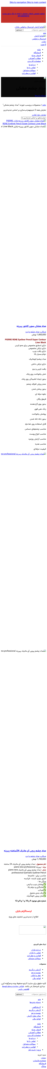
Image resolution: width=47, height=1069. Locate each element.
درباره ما (32, 64)
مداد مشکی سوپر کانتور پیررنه (31, 326)
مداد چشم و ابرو (32, 331)
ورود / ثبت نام (34, 1050)
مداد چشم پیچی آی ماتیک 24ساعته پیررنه (25, 850)
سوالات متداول (29, 70)
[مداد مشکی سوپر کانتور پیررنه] (23, 123)
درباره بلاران (36, 950)
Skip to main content (36, 2)
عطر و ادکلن (36, 975)
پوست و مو (36, 972)
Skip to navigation (18, 2)
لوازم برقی (36, 978)
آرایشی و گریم (35, 969)
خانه (44, 105)
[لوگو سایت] (30, 27)
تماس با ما (31, 67)
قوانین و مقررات (29, 73)
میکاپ (43, 331)
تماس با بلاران (35, 952)
